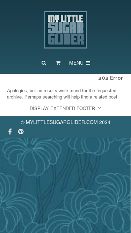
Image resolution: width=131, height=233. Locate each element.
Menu (77, 62)
